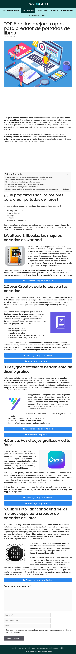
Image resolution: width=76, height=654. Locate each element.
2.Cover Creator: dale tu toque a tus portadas (23, 182)
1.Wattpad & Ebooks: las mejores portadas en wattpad (26, 180)
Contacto (22, 648)
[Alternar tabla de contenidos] (67, 174)
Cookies (14, 648)
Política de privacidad (56, 648)
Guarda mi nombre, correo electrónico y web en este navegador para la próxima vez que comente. (38, 631)
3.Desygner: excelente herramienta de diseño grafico (25, 184)
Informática (33, 15)
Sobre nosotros (42, 648)
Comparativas (67, 10)
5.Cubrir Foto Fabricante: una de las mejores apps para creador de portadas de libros (37, 189)
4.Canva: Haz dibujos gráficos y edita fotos (22, 187)
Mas (43, 15)
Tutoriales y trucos (11, 10)
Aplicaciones (28, 10)
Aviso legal (31, 648)
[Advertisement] (38, 103)
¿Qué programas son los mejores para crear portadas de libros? (29, 177)
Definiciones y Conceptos (47, 10)
